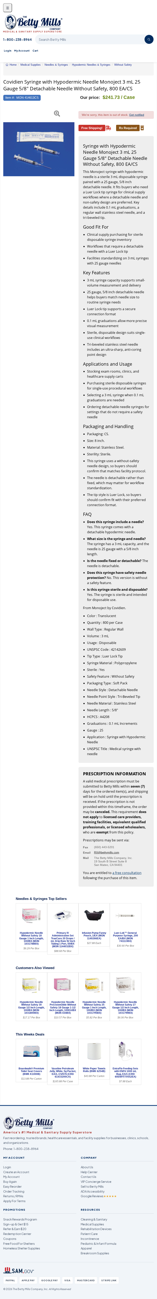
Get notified (136, 114)
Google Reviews (99, 1196)
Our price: (90, 97)
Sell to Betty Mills (92, 1186)
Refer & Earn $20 (14, 1229)
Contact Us (88, 1176)
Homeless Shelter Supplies (21, 1248)
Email (87, 852)
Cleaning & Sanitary (94, 1219)
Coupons (9, 1238)
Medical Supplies (92, 1224)
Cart (35, 50)
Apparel (86, 1248)
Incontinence (90, 1238)
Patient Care (89, 1234)
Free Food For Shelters (19, 1243)
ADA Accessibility (93, 1191)
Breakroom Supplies (95, 1253)
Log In (7, 50)
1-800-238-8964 (17, 39)
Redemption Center (17, 1234)
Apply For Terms (14, 1201)
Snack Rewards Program (20, 1219)
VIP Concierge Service (96, 1181)
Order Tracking (13, 1191)
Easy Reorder (12, 1186)
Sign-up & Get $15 (15, 1224)
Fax (85, 847)
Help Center (89, 1172)
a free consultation (126, 873)
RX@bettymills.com (106, 852)
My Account (22, 50)
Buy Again (10, 1181)
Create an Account (16, 1172)
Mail (86, 858)
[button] (5, 149)
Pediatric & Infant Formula (98, 1243)
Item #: (10, 97)
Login (7, 1167)
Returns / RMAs (13, 1196)
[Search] (149, 39)
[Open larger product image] (38, 149)
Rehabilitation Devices (96, 1229)
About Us (87, 1167)
